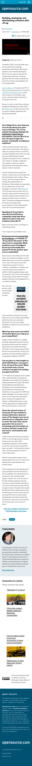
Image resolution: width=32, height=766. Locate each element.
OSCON (12, 519)
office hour (9, 109)
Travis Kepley (8, 29)
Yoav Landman (7, 88)
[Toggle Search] (29, 2)
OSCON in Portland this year (12, 93)
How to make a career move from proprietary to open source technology (16, 639)
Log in (22, 2)
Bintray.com (24, 189)
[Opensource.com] (15, 9)
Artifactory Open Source (12, 134)
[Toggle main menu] (2, 2)
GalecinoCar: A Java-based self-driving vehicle (15, 662)
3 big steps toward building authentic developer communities (14, 611)
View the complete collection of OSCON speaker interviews (21, 302)
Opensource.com (8, 706)
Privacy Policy (7, 753)
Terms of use (6, 756)
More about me (8, 570)
